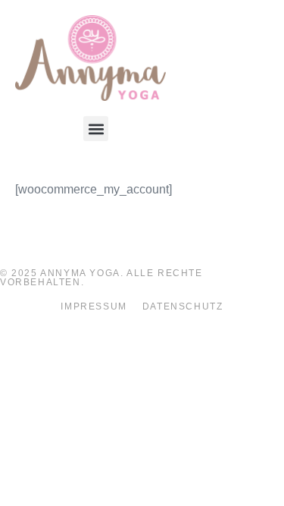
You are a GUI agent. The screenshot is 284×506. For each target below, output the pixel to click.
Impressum (93, 306)
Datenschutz (182, 306)
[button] (95, 128)
